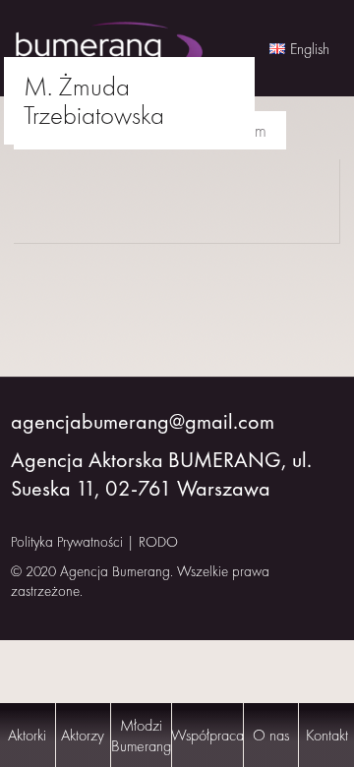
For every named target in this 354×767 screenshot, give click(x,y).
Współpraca (207, 735)
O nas (271, 735)
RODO (158, 542)
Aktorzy (82, 735)
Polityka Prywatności (67, 542)
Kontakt (327, 735)
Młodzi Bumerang (141, 735)
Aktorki (27, 735)
